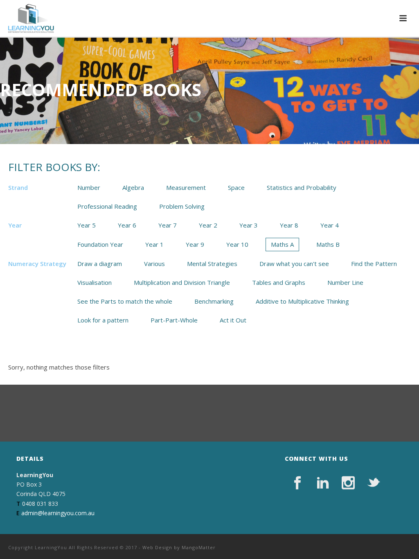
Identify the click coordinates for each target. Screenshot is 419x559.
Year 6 (127, 225)
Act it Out (233, 320)
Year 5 (86, 225)
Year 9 (195, 244)
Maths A (282, 244)
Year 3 (248, 225)
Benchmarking (214, 301)
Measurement (186, 187)
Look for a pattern (102, 320)
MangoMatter (199, 547)
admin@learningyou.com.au (58, 513)
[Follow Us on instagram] (348, 482)
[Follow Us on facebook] (297, 482)
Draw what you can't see (294, 263)
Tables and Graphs (278, 282)
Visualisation (94, 282)
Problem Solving (182, 206)
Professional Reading (107, 206)
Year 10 (237, 244)
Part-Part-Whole (174, 320)
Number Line (345, 282)
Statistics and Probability (301, 187)
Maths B (328, 244)
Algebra (133, 187)
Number (88, 187)
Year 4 (329, 225)
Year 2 (208, 225)
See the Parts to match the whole (124, 301)
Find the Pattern (374, 263)
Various (154, 263)
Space (236, 187)
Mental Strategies (212, 263)
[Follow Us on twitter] (373, 482)
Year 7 (167, 225)
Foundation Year (100, 244)
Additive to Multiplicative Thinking (302, 301)
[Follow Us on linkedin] (322, 482)
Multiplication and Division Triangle (182, 282)
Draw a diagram (99, 263)
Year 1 (154, 244)
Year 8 (289, 225)
